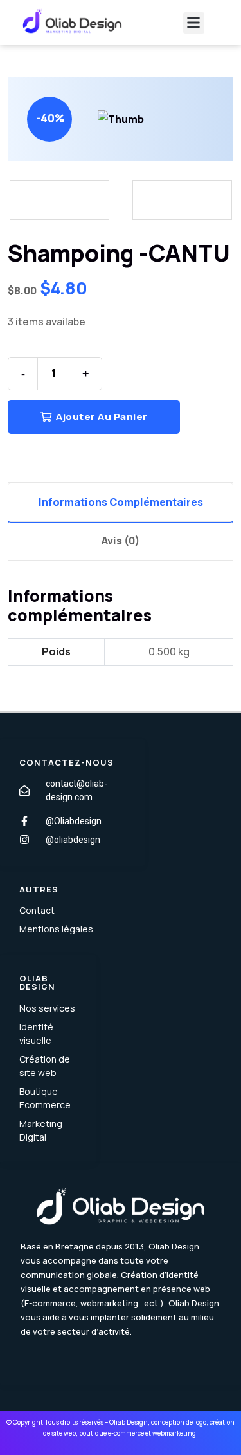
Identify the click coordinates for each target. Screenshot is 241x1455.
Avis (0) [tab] (120, 541)
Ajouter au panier (101, 416)
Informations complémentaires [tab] (121, 502)
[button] (193, 23)
